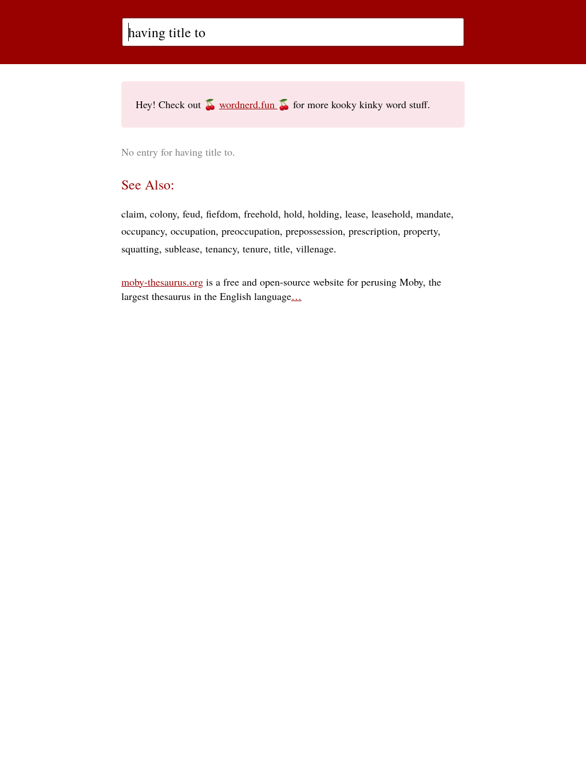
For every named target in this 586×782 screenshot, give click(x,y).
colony (163, 213)
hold (293, 213)
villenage (315, 248)
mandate (433, 213)
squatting (140, 248)
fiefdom (222, 213)
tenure (255, 248)
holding (323, 213)
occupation (193, 231)
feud (191, 213)
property (420, 231)
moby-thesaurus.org (162, 282)
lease (355, 213)
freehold (261, 213)
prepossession (314, 231)
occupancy (143, 231)
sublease (182, 248)
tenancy (221, 248)
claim (132, 213)
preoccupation (250, 231)
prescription (373, 231)
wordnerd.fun (248, 104)
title (282, 248)
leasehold (390, 213)
